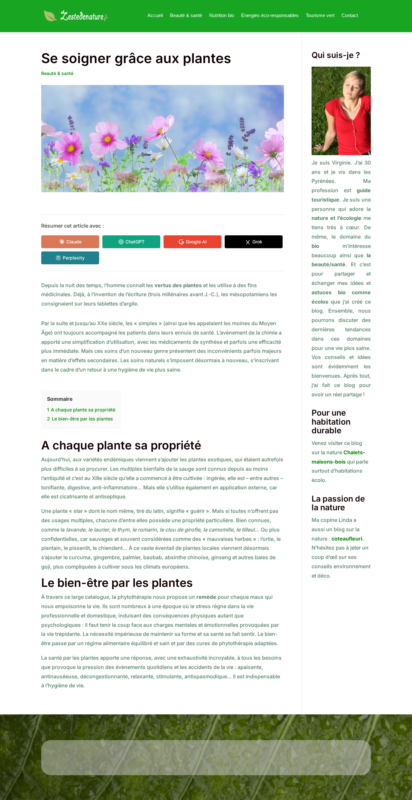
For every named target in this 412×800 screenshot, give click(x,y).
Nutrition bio (221, 15)
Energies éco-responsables (270, 15)
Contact (350, 15)
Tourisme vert (320, 15)
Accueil (155, 15)
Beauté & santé (186, 15)
